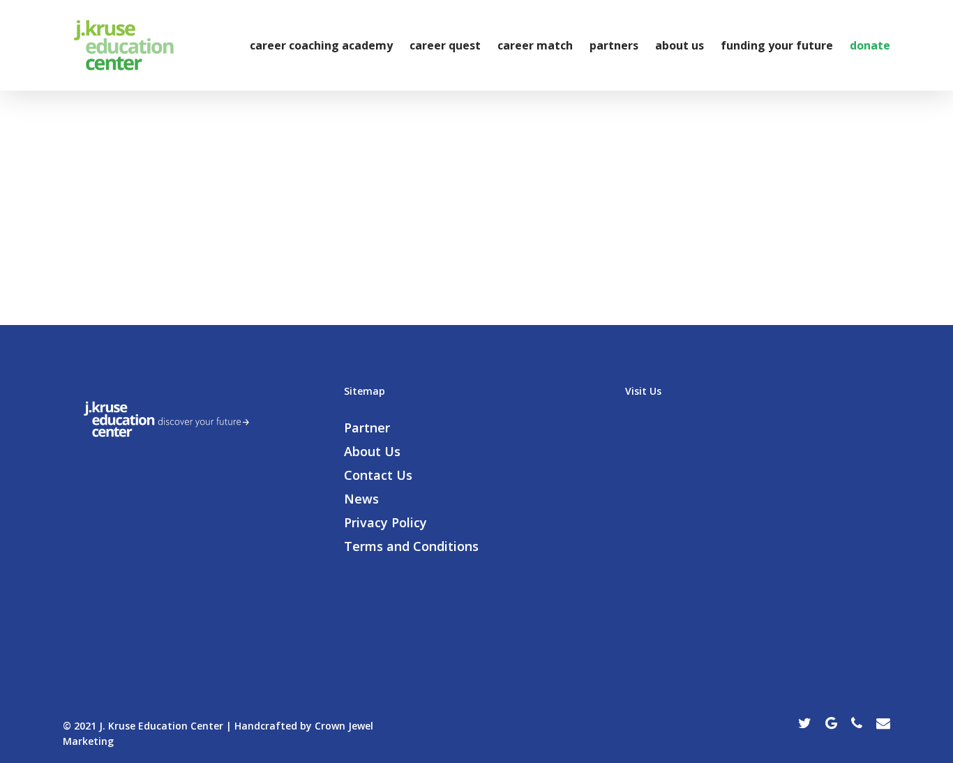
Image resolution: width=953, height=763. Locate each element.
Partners (614, 45)
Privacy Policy (385, 522)
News (361, 498)
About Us (679, 45)
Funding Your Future (777, 45)
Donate (870, 45)
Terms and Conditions (411, 546)
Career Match (535, 45)
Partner (367, 427)
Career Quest (445, 45)
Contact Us (378, 475)
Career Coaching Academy (321, 45)
